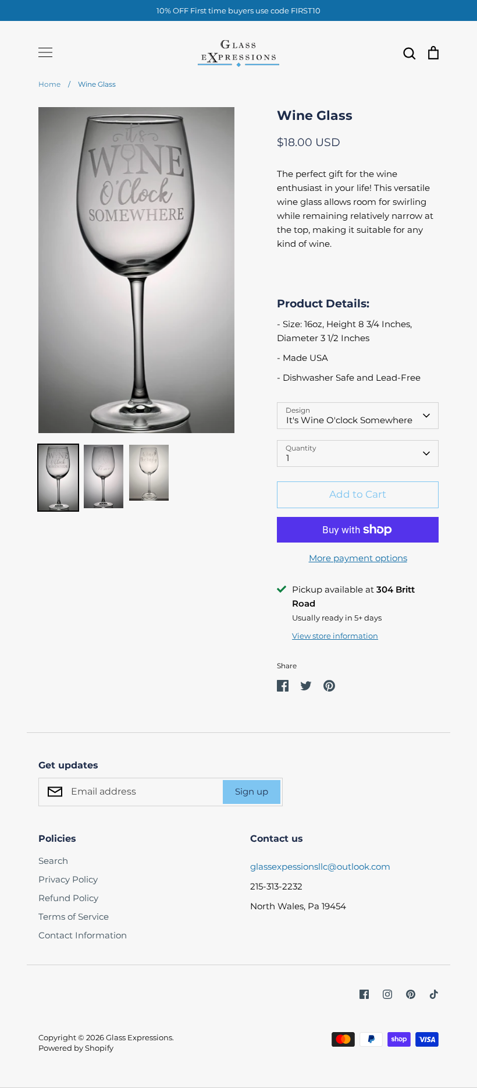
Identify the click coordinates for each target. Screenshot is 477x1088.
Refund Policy (68, 897)
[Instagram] (387, 994)
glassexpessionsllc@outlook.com (320, 866)
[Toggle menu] (45, 52)
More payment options (358, 558)
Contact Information (82, 935)
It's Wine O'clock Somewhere (349, 420)
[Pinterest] (410, 994)
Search (53, 860)
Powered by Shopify (75, 1047)
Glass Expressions (139, 1037)
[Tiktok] (434, 994)
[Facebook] (364, 994)
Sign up (251, 791)
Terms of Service (73, 916)
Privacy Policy (68, 879)
